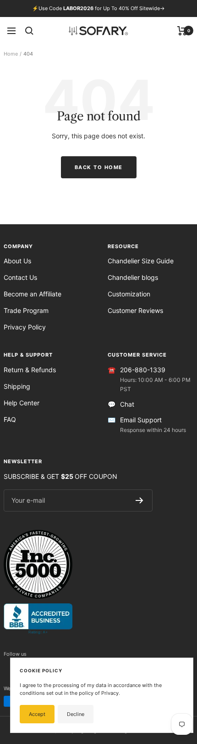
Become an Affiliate (32, 294)
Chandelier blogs (133, 277)
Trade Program (26, 310)
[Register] (139, 500)
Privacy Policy (25, 327)
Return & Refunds (30, 370)
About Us (17, 261)
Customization (129, 294)
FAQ (10, 419)
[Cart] (182, 30)
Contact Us (20, 277)
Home (11, 54)
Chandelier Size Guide (141, 261)
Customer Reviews (135, 310)
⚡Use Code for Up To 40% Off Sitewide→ (98, 8)
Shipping (17, 386)
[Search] (29, 31)
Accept (37, 714)
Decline (75, 714)
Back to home (99, 167)
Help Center (21, 403)
